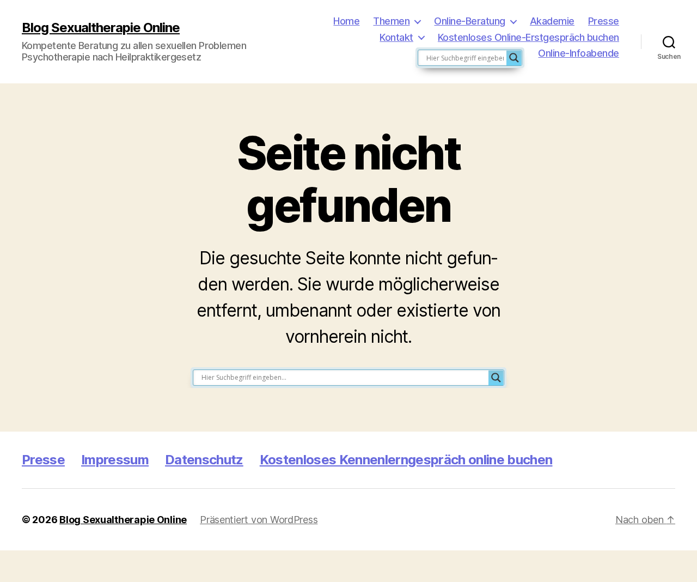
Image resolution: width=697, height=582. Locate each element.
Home (346, 21)
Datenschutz (204, 460)
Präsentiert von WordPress (258, 519)
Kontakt (396, 37)
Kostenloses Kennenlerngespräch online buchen (406, 460)
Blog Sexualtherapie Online (101, 27)
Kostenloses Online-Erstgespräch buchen (528, 37)
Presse (603, 21)
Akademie (552, 21)
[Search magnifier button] (514, 57)
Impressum (115, 460)
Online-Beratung (469, 21)
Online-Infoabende (578, 53)
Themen (391, 21)
